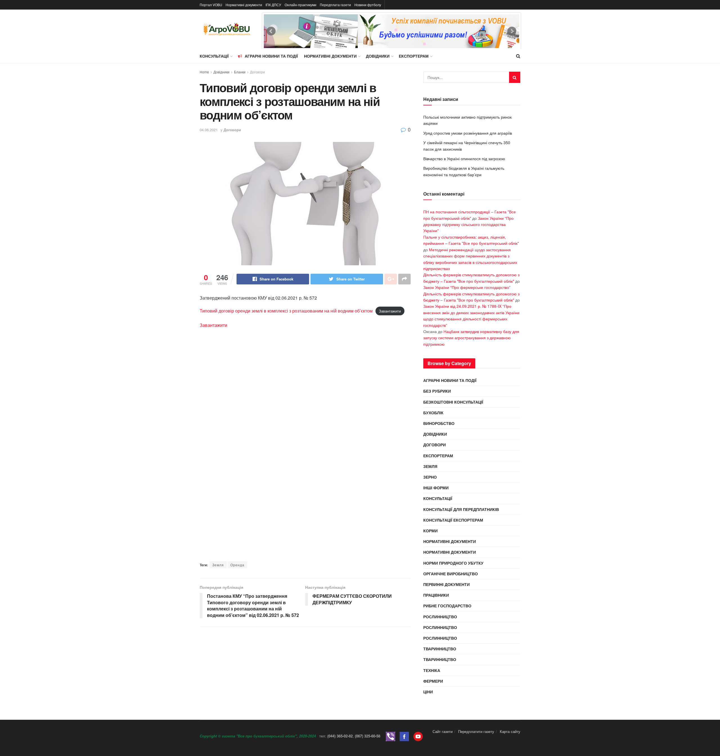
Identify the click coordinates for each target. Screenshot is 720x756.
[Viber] (390, 736)
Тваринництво (439, 648)
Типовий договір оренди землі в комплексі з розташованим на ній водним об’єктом (286, 310)
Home (204, 71)
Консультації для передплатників (461, 509)
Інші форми (436, 487)
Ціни (428, 691)
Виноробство (438, 423)
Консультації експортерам (453, 520)
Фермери (433, 681)
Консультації (214, 56)
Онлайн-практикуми (300, 4)
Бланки (240, 71)
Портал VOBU (211, 4)
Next (511, 31)
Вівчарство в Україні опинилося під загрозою (464, 158)
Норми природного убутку (453, 563)
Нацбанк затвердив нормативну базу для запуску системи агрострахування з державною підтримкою (471, 338)
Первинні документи (446, 584)
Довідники (378, 56)
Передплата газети (335, 4)
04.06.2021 (209, 129)
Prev (271, 31)
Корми (430, 530)
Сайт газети (443, 731)
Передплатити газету (476, 731)
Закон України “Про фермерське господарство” (466, 287)
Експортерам (414, 56)
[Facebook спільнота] (404, 736)
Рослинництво (440, 616)
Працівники (436, 595)
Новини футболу (367, 4)
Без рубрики (437, 391)
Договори (257, 71)
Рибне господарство (447, 605)
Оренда (237, 564)
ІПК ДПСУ (273, 4)
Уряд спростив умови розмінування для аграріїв (467, 133)
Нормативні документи (244, 4)
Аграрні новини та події (271, 56)
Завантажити (390, 311)
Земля (218, 564)
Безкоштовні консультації (453, 402)
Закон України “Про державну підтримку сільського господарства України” (468, 224)
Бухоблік (433, 412)
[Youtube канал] (418, 736)
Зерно (430, 477)
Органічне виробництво (450, 573)
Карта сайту (510, 731)
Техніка (431, 670)
